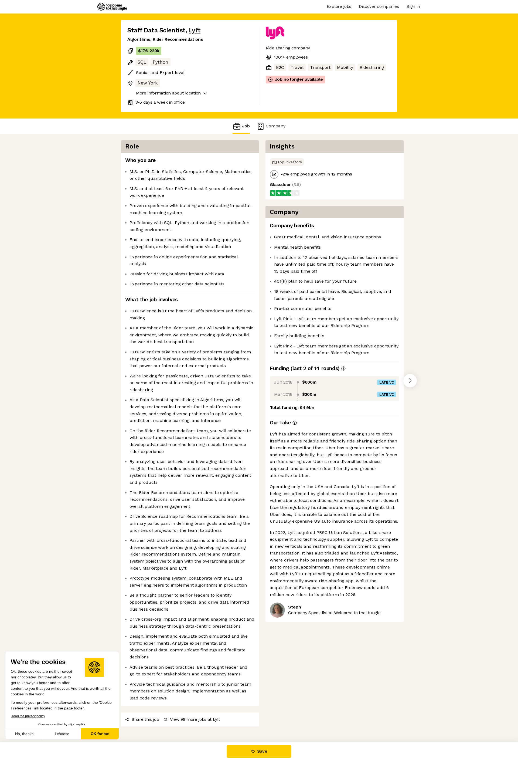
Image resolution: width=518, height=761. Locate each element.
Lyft (194, 30)
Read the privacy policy (28, 716)
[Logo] (112, 7)
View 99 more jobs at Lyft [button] (195, 719)
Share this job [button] (145, 719)
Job (246, 125)
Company (275, 125)
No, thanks (24, 734)
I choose (62, 734)
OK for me (100, 734)
